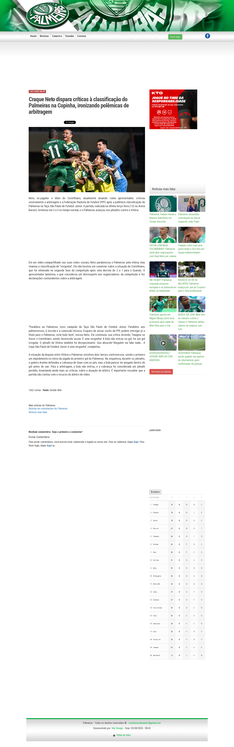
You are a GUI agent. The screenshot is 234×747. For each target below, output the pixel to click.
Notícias (44, 36)
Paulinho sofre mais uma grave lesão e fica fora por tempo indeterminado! (191, 249)
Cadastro (57, 36)
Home (33, 36)
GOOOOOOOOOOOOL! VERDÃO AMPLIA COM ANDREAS (160, 357)
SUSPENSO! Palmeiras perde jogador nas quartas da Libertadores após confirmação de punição (191, 358)
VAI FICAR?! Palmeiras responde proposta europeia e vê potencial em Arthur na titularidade (163, 285)
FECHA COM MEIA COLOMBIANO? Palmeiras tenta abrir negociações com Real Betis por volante (162, 251)
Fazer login (175, 37)
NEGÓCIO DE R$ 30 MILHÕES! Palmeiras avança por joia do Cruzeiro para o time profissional (191, 285)
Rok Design (117, 728)
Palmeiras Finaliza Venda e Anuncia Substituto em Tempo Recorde (162, 218)
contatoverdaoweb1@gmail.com (145, 722)
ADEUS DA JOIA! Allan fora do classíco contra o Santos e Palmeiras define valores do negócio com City (191, 322)
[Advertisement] (152, 10)
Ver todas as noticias (161, 371)
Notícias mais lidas (38, 412)
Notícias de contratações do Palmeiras (48, 408)
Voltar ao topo (123, 735)
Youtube (69, 36)
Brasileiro (155, 491)
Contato (81, 36)
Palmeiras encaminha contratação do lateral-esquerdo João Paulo (189, 218)
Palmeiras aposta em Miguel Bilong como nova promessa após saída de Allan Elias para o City (161, 320)
